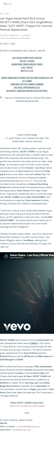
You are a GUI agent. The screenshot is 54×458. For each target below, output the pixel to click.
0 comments (25, 35)
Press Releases (12, 38)
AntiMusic (27, 180)
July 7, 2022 (4, 13)
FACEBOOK (25, 406)
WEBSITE (14, 406)
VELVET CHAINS (24, 38)
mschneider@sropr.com (28, 426)
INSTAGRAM (39, 406)
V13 (2, 346)
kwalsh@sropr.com (22, 429)
